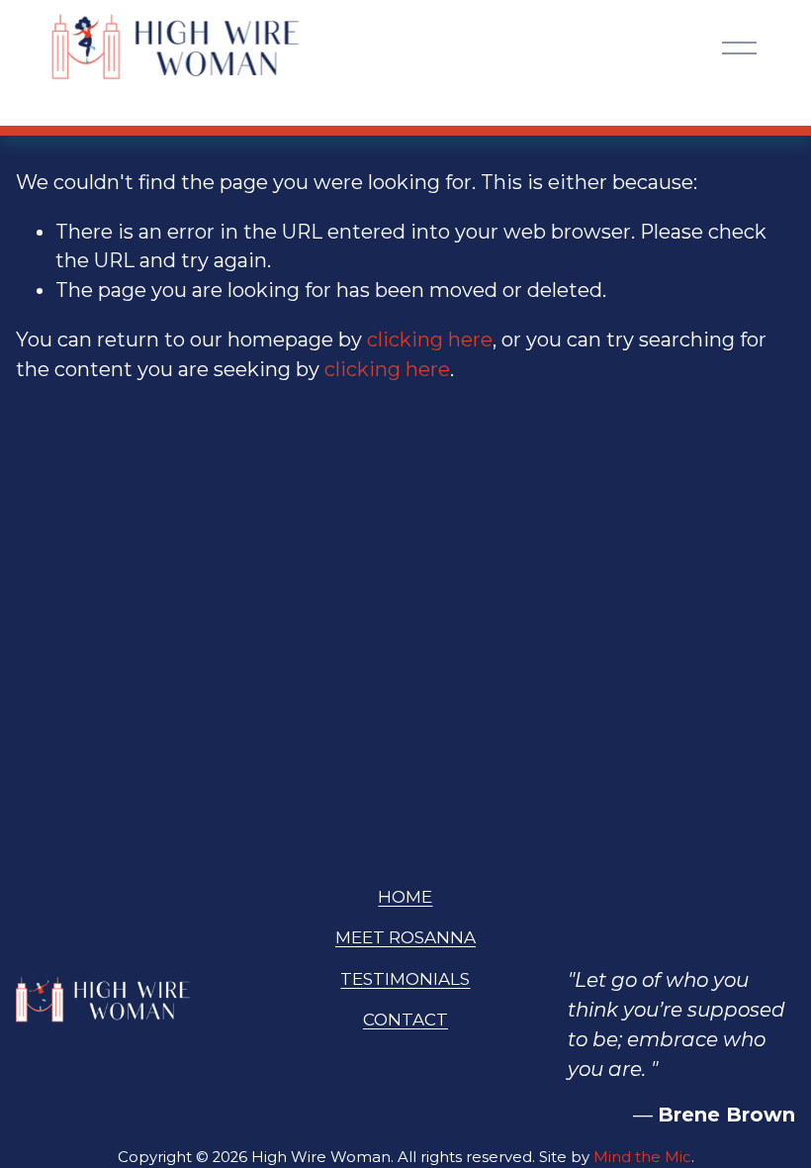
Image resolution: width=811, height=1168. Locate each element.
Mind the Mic (642, 1157)
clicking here (430, 339)
